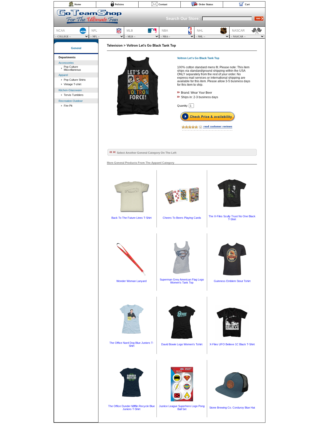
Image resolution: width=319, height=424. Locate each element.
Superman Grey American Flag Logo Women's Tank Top (182, 281)
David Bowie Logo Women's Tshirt (181, 344)
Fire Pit (68, 105)
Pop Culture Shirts (75, 79)
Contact (163, 4)
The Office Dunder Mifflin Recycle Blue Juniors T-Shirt (131, 408)
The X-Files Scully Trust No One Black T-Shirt (232, 218)
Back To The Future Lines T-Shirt (131, 217)
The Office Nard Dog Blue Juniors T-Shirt (131, 344)
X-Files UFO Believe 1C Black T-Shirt (232, 344)
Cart (247, 4)
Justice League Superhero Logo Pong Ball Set (182, 408)
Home (78, 4)
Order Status (206, 4)
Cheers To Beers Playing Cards (182, 217)
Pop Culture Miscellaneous (72, 68)
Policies (119, 4)
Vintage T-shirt (72, 84)
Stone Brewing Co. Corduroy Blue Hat (232, 407)
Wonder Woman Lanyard (131, 281)
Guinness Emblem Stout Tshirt (232, 281)
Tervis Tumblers (73, 94)
